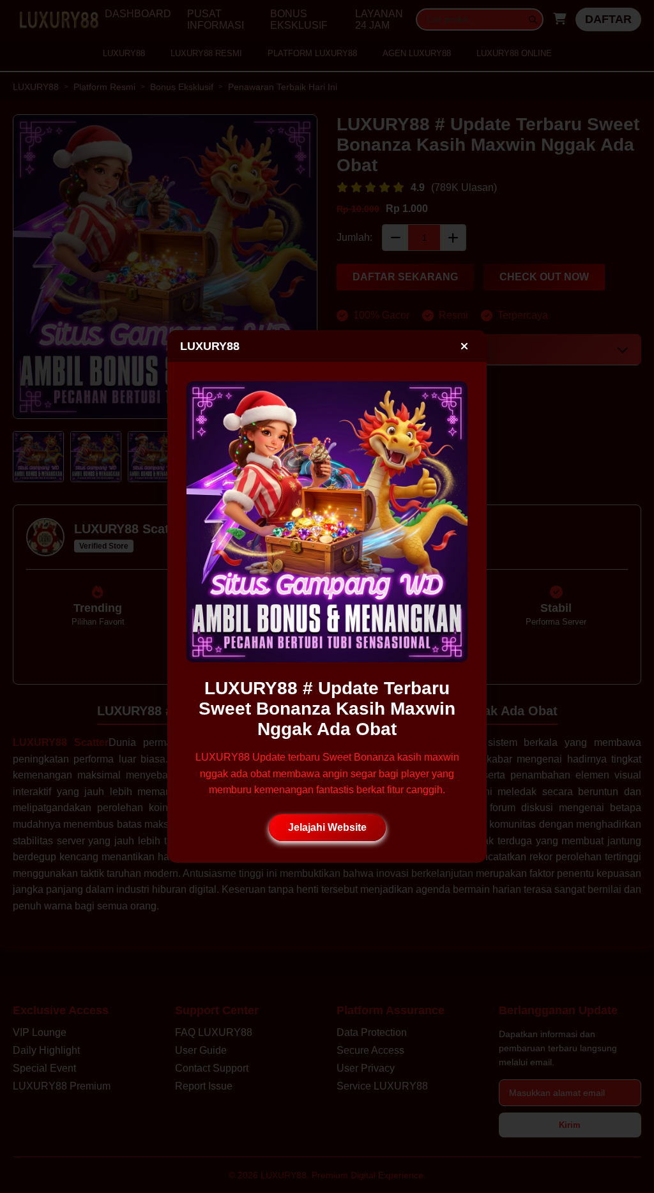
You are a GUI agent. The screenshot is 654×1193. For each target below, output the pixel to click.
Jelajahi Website (327, 827)
